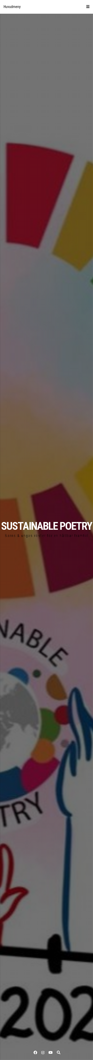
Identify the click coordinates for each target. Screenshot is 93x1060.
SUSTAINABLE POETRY (46, 526)
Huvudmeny (12, 7)
